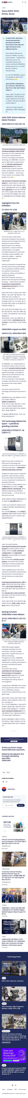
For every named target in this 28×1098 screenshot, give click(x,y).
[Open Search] (22, 2)
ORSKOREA (11, 789)
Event (3, 7)
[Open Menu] (25, 2)
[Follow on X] (15, 1085)
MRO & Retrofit (6, 869)
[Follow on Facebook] (12, 1085)
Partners (4, 905)
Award (3, 936)
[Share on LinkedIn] (3, 781)
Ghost (24, 1093)
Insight (4, 1065)
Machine (4, 836)
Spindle (4, 1003)
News (8, 772)
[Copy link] (6, 781)
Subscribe (20, 805)
